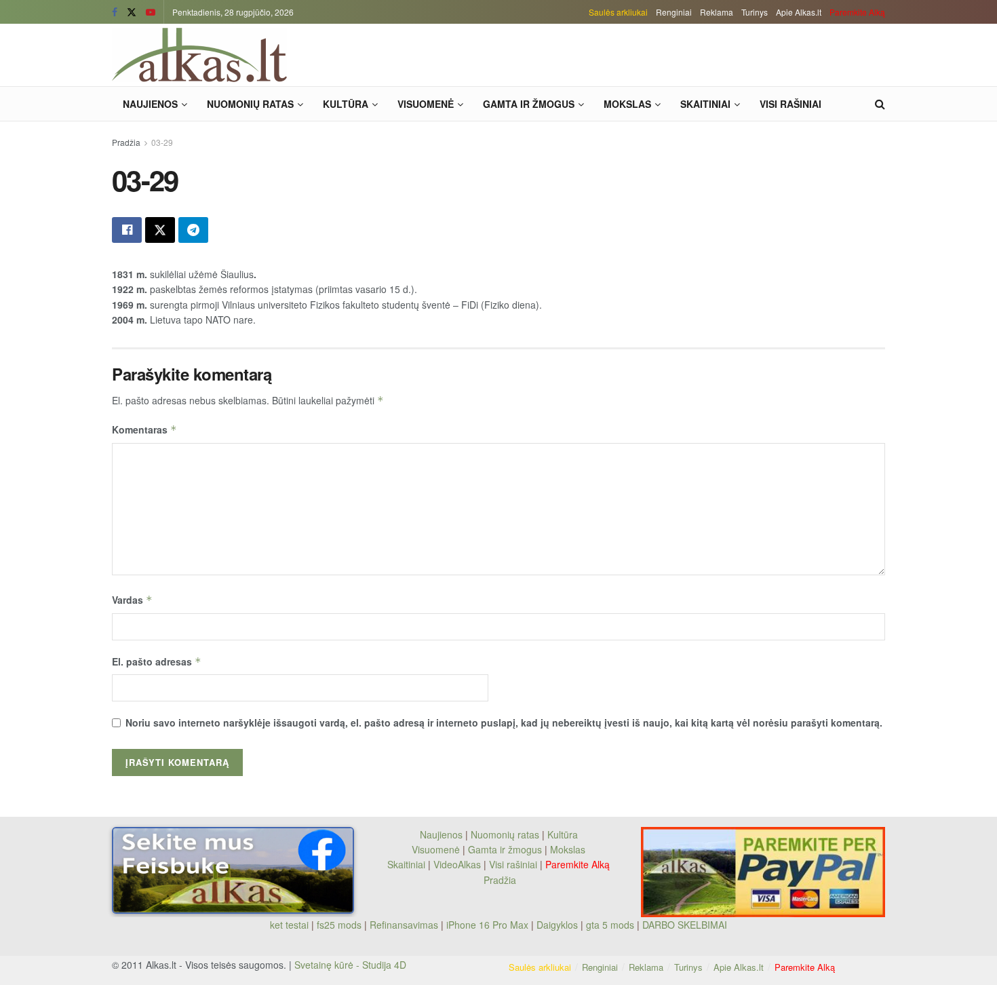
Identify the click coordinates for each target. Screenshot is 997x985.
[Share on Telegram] (193, 230)
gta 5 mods (611, 924)
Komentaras (144, 429)
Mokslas (627, 104)
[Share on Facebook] (127, 230)
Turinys (754, 12)
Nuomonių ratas (250, 104)
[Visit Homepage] (199, 55)
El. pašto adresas (156, 661)
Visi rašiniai (790, 104)
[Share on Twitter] (160, 230)
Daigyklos (557, 924)
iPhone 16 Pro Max (487, 924)
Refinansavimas (404, 924)
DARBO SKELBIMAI (684, 924)
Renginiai (674, 12)
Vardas (132, 599)
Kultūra (345, 104)
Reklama (716, 12)
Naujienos (150, 104)
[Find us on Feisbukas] (114, 12)
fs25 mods (339, 924)
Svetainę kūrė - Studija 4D (350, 964)
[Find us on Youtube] (150, 12)
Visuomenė (425, 104)
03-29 (162, 142)
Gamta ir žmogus (528, 104)
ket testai (290, 924)
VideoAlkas (457, 864)
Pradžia (126, 142)
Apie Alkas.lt (798, 12)
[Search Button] (880, 104)
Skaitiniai (705, 104)
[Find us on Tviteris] (131, 12)
